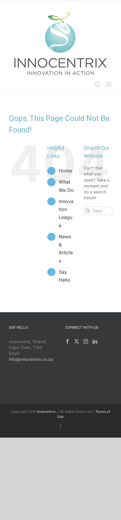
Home (65, 171)
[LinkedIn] (95, 341)
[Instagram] (85, 341)
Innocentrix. (47, 411)
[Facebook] (67, 341)
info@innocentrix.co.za (31, 359)
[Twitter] (76, 341)
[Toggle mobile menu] (109, 84)
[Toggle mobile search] (97, 84)
